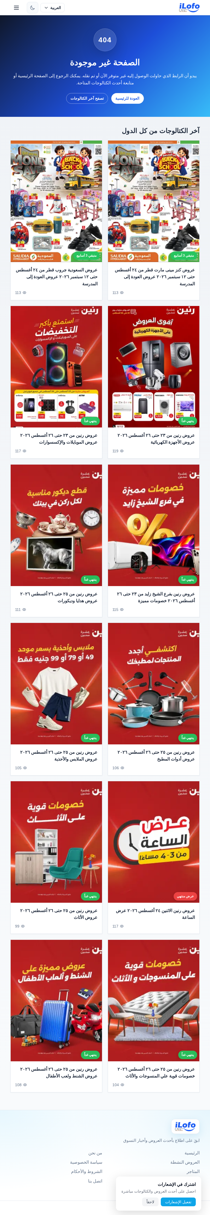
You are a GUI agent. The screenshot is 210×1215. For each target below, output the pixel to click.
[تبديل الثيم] (32, 7)
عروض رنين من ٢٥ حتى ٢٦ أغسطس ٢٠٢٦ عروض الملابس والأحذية (59, 756)
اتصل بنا (95, 1181)
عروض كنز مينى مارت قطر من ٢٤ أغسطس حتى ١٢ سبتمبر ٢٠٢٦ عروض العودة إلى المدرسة (155, 277)
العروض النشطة (185, 1162)
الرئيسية (192, 1153)
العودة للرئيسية (127, 98)
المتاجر (193, 1171)
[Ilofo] (185, 1126)
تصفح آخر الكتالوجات (87, 98)
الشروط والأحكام (86, 1171)
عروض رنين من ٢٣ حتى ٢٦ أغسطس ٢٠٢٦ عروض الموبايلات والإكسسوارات (59, 439)
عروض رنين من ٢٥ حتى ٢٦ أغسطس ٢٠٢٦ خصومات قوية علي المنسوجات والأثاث (156, 1073)
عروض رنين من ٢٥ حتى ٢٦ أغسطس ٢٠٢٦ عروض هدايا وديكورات (59, 597)
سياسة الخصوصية (86, 1162)
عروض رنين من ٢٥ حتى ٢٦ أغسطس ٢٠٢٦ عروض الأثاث (59, 914)
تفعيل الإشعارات (178, 1202)
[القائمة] (16, 8)
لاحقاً (150, 1202)
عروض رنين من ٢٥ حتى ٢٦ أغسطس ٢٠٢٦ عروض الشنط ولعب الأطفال (59, 1073)
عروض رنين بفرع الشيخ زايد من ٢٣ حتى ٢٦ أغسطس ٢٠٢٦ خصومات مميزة (156, 597)
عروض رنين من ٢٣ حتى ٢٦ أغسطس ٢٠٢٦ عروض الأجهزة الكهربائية (156, 439)
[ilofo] (189, 7)
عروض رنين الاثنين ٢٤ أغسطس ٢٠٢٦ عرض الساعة (155, 914)
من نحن (95, 1153)
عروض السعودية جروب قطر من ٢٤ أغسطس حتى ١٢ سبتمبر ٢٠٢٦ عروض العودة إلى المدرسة (57, 277)
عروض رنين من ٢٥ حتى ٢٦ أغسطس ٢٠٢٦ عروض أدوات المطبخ (156, 756)
